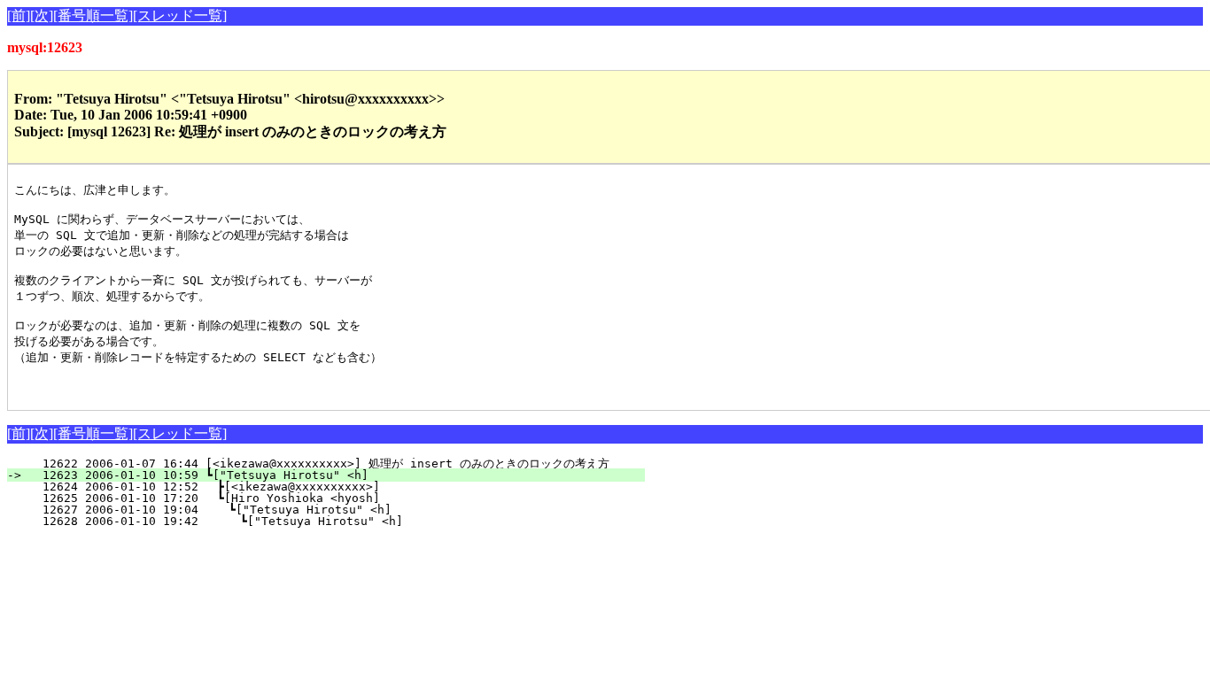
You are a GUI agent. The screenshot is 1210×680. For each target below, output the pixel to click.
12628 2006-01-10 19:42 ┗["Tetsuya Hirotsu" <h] (332, 521)
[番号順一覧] (93, 15)
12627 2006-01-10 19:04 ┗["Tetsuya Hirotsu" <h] (334, 509)
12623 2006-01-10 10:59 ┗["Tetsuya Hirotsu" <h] (336, 475)
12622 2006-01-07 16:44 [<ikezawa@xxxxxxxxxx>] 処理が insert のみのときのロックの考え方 (318, 463)
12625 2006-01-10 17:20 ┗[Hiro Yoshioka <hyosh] (335, 498)
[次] (41, 15)
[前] (18, 15)
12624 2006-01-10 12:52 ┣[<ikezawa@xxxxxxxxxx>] (335, 486)
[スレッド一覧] (180, 15)
